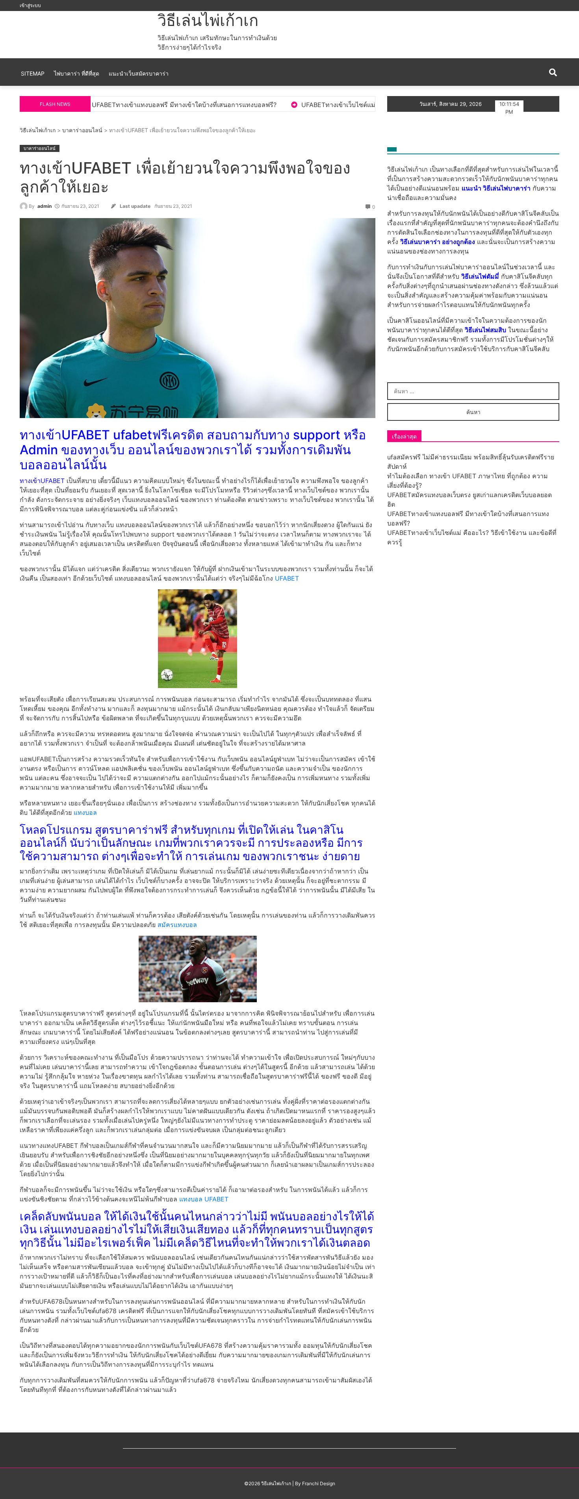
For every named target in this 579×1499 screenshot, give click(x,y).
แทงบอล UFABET (203, 1199)
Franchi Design (318, 1483)
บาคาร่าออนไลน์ (82, 130)
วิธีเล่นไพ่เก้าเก (208, 20)
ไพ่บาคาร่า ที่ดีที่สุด (76, 73)
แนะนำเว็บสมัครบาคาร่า (139, 73)
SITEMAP (33, 73)
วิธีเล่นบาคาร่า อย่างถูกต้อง (437, 242)
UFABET (287, 578)
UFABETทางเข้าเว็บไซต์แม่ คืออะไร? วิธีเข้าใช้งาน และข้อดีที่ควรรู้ (294, 105)
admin (44, 206)
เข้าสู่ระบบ (30, 5)
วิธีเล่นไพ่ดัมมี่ (480, 276)
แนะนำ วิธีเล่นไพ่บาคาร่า (496, 188)
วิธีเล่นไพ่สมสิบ (485, 330)
